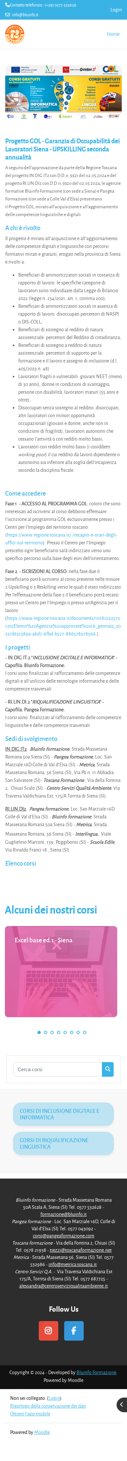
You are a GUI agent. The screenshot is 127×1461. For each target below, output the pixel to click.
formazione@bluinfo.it (63, 1214)
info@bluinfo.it (25, 15)
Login (116, 9)
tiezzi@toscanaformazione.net (81, 1250)
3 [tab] (52, 1032)
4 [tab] (58, 1032)
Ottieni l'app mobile (30, 1413)
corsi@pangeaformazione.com (63, 1235)
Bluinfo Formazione (96, 1372)
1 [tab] (39, 1032)
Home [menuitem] (113, 34)
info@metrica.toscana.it (73, 1264)
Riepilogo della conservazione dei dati (48, 1405)
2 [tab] (45, 1032)
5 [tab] (65, 1032)
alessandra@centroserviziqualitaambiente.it (63, 1285)
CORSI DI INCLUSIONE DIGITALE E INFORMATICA (59, 1114)
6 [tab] (71, 1032)
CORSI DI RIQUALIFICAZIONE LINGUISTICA (54, 1143)
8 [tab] (84, 1032)
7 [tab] (78, 1032)
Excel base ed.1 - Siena (44, 939)
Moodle (42, 1432)
